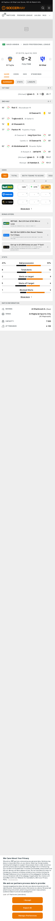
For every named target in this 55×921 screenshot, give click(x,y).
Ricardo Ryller (35, 146)
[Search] (42, 8)
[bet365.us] (7, 187)
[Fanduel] (7, 194)
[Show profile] (10, 59)
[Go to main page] (15, 8)
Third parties (13, 880)
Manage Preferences (27, 916)
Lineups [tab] (31, 82)
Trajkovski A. (17, 118)
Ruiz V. (14, 107)
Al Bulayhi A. (26, 152)
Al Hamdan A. (33, 163)
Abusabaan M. (25, 107)
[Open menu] (49, 8)
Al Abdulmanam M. (20, 146)
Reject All (27, 908)
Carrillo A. (24, 141)
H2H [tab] (25, 74)
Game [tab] (6, 74)
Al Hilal (42, 65)
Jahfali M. (37, 152)
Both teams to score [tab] (33, 176)
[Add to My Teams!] (2, 59)
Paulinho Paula (28, 129)
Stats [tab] (20, 82)
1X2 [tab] (4, 176)
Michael (22, 94)
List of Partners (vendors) (14, 894)
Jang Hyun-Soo (34, 135)
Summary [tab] (7, 82)
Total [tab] (14, 176)
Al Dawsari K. (20, 135)
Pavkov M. (16, 129)
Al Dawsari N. (35, 141)
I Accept (27, 900)
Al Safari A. (29, 118)
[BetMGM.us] (7, 202)
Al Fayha (10, 65)
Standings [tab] (36, 74)
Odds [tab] (16, 74)
